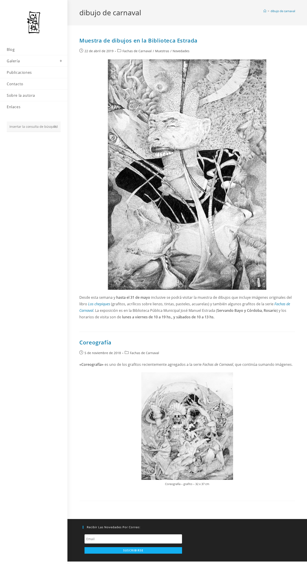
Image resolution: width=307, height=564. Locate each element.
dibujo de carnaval (283, 11)
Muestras (162, 51)
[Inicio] (264, 11)
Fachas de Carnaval (137, 51)
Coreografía (95, 342)
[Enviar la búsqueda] (55, 126)
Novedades (181, 51)
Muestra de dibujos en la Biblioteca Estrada (138, 40)
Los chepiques (99, 303)
